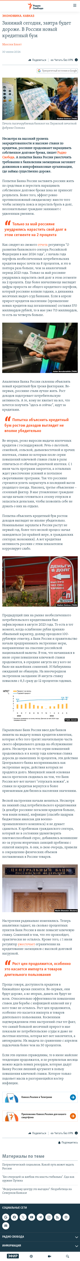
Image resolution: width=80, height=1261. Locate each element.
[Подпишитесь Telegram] (40, 1217)
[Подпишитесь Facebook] (14, 1217)
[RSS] (57, 1217)
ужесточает (26, 944)
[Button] (37, 60)
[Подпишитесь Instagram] (48, 1217)
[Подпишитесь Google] (5, 1217)
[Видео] (49, 1256)
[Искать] (67, 1256)
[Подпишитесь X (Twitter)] (23, 1217)
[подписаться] (5, 1225)
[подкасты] (31, 1256)
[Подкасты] (66, 1217)
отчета (43, 245)
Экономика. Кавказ (18, 16)
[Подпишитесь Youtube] (31, 1217)
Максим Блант (12, 44)
